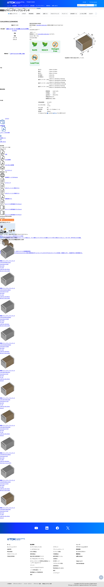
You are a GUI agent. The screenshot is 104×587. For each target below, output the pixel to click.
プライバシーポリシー (17, 583)
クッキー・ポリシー (28, 583)
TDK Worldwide (93, 2)
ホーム (8, 8)
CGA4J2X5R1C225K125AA (43, 34)
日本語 (84, 2)
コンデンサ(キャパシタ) (18, 8)
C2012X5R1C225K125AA (41, 25)
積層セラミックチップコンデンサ (30, 8)
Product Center (31, 2)
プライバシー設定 (37, 583)
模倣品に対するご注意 (47, 583)
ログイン (55, 113)
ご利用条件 (9, 583)
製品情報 (11, 8)
